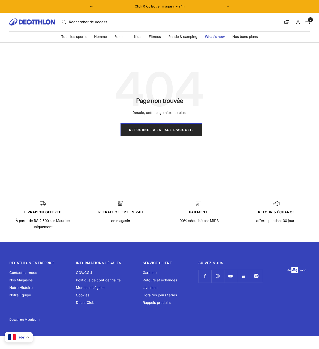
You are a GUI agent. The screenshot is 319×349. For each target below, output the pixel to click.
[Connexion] (297, 21)
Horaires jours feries (160, 295)
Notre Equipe (20, 295)
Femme (120, 36)
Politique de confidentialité (98, 280)
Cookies (82, 295)
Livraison (150, 287)
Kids (137, 36)
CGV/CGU (84, 272)
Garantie (150, 272)
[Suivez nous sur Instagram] (217, 276)
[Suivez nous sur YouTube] (230, 276)
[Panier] (307, 21)
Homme (100, 36)
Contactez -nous (23, 272)
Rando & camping (182, 36)
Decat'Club (85, 302)
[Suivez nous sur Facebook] (204, 276)
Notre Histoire (21, 287)
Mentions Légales (90, 287)
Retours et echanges (160, 280)
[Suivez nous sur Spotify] (256, 276)
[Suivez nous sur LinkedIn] (243, 276)
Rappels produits (157, 302)
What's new (215, 36)
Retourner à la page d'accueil (161, 130)
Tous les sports (74, 36)
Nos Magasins (21, 280)
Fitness (155, 36)
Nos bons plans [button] (245, 36)
